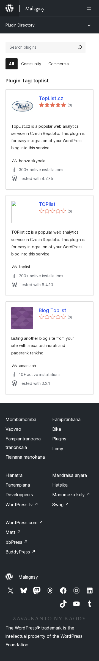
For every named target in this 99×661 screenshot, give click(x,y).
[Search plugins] (80, 47)
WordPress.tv (22, 504)
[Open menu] (90, 8)
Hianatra (14, 475)
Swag (60, 504)
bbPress (17, 542)
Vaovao (13, 429)
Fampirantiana (66, 419)
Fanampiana (18, 485)
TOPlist (47, 204)
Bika (56, 429)
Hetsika (60, 485)
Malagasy (28, 577)
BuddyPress (20, 552)
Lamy (57, 448)
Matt (13, 532)
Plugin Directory (20, 25)
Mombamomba (21, 419)
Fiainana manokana (25, 457)
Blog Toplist (52, 310)
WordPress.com (24, 522)
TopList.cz (51, 98)
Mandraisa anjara (69, 475)
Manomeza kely (71, 494)
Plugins (59, 438)
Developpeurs (19, 494)
